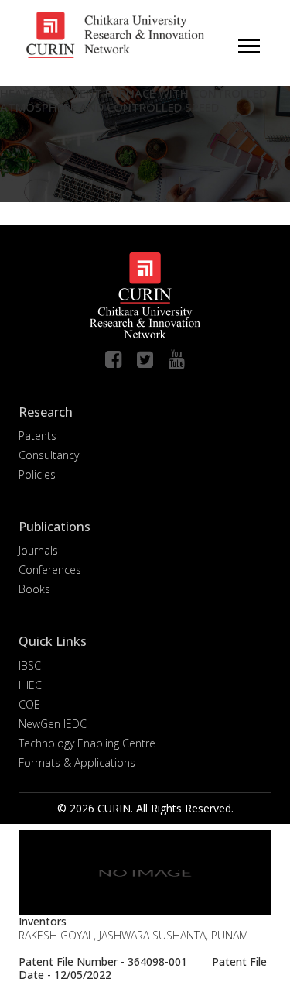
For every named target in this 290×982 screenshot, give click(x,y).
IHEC (30, 685)
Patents (37, 435)
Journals (38, 550)
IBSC (30, 665)
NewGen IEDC (53, 723)
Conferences (50, 569)
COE (29, 704)
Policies (37, 474)
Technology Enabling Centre (87, 743)
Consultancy (49, 455)
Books (34, 589)
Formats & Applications (77, 762)
